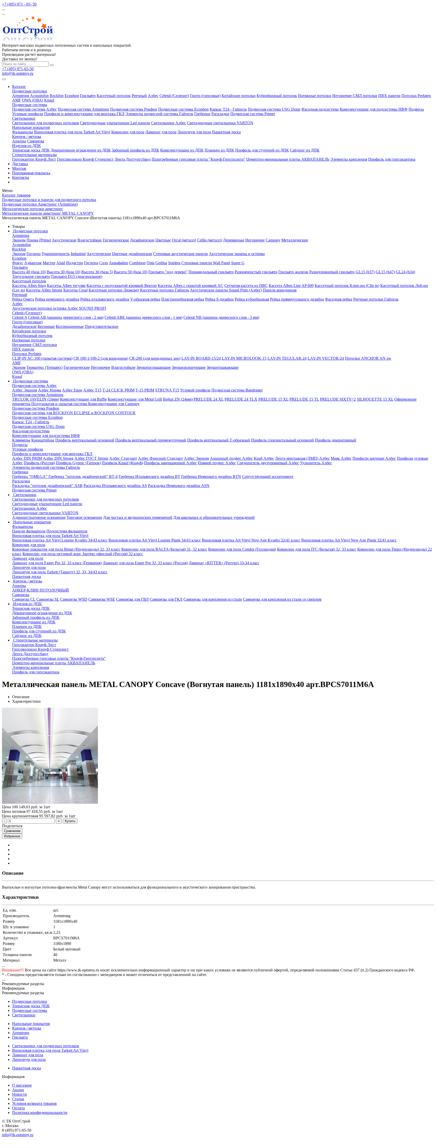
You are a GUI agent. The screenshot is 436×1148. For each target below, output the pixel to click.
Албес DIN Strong (58, 458)
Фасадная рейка (338, 299)
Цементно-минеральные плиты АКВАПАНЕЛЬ (287, 159)
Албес (153, 95)
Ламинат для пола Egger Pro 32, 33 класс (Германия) (57, 563)
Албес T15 (92, 390)
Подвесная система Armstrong (83, 109)
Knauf (49, 100)
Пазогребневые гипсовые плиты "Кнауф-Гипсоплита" (198, 159)
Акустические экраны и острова (237, 254)
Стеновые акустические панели (180, 254)
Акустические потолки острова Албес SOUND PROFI (59, 308)
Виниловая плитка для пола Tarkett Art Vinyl (72, 132)
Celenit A (19, 317)
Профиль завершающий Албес (170, 463)
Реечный (139, 95)
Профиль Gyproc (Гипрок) (78, 463)
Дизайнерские (142, 240)
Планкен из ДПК (219, 150)
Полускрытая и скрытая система (59, 404)
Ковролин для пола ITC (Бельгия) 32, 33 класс (316, 549)
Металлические (294, 240)
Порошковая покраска (31, 173)
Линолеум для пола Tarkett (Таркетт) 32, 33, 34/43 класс (59, 572)
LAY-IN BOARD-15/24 (201, 358)
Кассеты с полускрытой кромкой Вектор (122, 285)
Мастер (49, 263)
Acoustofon (39, 95)
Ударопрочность (56, 254)
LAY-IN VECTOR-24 (326, 358)
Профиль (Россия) (39, 463)
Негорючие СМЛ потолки (354, 95)
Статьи (18, 1099)
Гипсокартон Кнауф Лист (34, 159)
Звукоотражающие (222, 367)
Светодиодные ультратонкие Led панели (115, 123)
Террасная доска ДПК (31, 150)
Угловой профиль (195, 390)
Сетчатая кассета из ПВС (246, 285)
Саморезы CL (23, 599)
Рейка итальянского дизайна (104, 299)
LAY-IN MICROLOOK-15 (244, 358)
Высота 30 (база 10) (63, 272)
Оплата (18, 1108)
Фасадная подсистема (320, 109)
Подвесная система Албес (34, 109)
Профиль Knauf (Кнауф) (122, 463)
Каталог (19, 86)
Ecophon (72, 95)
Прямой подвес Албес (217, 463)
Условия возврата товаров (34, 1103)
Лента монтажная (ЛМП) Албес (302, 458)
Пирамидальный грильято (211, 272)
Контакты (20, 177)
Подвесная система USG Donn (274, 109)
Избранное (12, 836)
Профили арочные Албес (374, 458)
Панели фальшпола (28, 531)
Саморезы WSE (101, 599)
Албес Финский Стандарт (160, 458)
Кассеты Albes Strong (44, 290)
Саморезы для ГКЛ (166, 599)
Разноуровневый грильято (332, 272)
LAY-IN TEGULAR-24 (287, 358)
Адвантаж (33, 263)
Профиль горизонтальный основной (282, 440)
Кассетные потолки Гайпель (164, 290)
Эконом (18, 240)
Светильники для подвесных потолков (45, 123)
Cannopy (273, 240)
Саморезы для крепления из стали (212, 599)
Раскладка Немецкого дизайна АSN (178, 485)
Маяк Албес (341, 458)
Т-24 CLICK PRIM (118, 390)
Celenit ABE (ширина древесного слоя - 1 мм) (143, 317)
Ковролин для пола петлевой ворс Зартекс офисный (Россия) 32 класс (82, 554)
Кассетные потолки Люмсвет (114, 290)
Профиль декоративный (335, 440)
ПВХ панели (389, 95)
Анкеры (19, 141)
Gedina (161, 263)
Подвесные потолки (29, 91)
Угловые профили (27, 114)
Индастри (74, 263)
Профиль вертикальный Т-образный (218, 440)
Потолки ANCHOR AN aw (368, 358)
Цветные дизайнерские (132, 254)
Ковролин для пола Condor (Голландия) (242, 549)
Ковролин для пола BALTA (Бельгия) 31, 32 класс (164, 549)
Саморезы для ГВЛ (132, 599)
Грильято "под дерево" (167, 272)
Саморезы (35, 141)
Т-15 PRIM (144, 390)
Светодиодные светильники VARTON (220, 123)
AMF (16, 100)
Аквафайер (118, 263)
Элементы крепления (348, 159)
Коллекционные (70, 326)
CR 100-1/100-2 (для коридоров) (100, 358)
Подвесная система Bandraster (237, 390)
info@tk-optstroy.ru (17, 73)
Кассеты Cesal (75, 290)
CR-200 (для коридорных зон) (154, 358)
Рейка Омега (23, 299)
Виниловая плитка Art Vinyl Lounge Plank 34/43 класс (154, 540)
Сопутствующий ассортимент (267, 476)
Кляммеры (21, 440)
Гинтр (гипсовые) (205, 95)
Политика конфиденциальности (39, 1112)
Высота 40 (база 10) (29, 272)
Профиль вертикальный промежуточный (150, 440)
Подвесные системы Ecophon (183, 109)
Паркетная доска (226, 132)
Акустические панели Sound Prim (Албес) (226, 290)
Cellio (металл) (209, 240)
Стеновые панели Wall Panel (205, 263)
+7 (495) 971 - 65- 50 (19, 4)
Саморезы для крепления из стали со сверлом (282, 599)
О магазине (22, 1085)
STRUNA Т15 (167, 390)
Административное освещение (39, 517)
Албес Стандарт (123, 458)
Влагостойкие (89, 240)
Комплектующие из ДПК (182, 150)
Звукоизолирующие (189, 367)
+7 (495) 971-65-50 (18, 69)
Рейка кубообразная (252, 299)
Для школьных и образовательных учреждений (214, 517)
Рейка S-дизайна (219, 299)
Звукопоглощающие (154, 367)
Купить (70, 821)
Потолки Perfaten (416, 95)
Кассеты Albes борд (29, 285)
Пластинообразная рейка (182, 299)
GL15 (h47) (385, 272)
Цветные (163, 240)
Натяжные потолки (314, 95)
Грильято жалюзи (293, 272)
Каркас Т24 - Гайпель (228, 109)
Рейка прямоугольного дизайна (297, 299)
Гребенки (202, 114)
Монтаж (19, 168)
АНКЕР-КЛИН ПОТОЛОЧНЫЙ (40, 590)
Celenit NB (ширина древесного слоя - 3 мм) (221, 317)
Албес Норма (49, 390)
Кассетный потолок (114, 95)
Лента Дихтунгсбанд (133, 159)
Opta (150, 263)
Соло (103, 263)
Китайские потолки (239, 95)
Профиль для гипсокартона (391, 159)
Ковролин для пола (127, 132)
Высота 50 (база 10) (130, 272)
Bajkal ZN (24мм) (178, 399)
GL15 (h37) (365, 272)
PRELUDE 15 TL (304, 399)
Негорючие (255, 240)
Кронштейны (42, 440)
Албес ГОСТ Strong (91, 458)
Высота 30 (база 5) (97, 272)
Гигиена (33, 254)
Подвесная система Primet (252, 114)
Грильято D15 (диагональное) (76, 276)
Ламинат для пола (160, 132)
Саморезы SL (47, 599)
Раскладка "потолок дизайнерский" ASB (47, 485)
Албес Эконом (24, 390)
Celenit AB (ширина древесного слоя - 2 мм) (65, 317)
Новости (19, 1094)
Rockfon (57, 95)
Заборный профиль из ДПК (135, 150)
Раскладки (220, 114)
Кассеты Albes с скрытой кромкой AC (190, 285)
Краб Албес (264, 458)
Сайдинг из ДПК (304, 150)
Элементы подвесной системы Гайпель (159, 114)
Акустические (64, 240)
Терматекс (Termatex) (44, 367)
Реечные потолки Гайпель (375, 299)
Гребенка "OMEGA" (30, 476)
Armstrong (20, 95)
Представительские (101, 326)
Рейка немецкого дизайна (57, 299)
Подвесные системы (29, 105)
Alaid (60, 263)
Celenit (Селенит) (174, 95)
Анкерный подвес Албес (231, 458)
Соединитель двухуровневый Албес (268, 463)
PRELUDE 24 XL (209, 399)
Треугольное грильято (31, 276)
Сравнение (12, 831)
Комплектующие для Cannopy (114, 404)
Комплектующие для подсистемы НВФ (373, 109)
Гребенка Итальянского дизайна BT (149, 476)
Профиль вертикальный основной (84, 440)
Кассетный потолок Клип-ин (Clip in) (347, 285)
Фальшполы (22, 132)
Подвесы (416, 109)
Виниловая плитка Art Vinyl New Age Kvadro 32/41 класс (251, 540)
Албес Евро (72, 390)
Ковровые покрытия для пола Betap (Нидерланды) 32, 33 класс (66, 549)
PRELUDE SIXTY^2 (338, 399)
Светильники (23, 118)
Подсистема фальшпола (66, 531)
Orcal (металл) (184, 240)
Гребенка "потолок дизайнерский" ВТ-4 (83, 476)
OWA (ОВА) (32, 100)
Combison (137, 263)
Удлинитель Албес (316, 463)
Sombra (174, 263)
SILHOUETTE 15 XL (375, 399)
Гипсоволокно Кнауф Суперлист (85, 159)
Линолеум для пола (194, 132)
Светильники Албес (168, 123)
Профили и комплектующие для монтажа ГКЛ (84, 114)
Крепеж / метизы (26, 136)
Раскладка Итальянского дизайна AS (115, 485)
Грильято (88, 95)
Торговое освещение (84, 517)
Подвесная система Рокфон (133, 109)
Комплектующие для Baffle (83, 399)
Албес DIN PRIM (27, 458)
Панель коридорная (279, 290)
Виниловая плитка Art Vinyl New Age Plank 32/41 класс (349, 540)
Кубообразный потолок (277, 95)
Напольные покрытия (31, 127)
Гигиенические (116, 240)
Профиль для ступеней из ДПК (262, 150)
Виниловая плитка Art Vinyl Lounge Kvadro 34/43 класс (59, 540)
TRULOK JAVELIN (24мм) (35, 399)
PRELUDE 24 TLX (241, 399)
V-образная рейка (145, 299)
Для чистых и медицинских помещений (137, 517)
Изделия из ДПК (26, 145)
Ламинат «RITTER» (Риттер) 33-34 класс (224, 563)
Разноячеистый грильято (256, 272)
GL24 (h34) (405, 272)
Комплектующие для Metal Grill (135, 399)
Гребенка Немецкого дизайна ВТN (211, 476)
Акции (18, 1090)
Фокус (17, 263)
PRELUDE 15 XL (273, 399)
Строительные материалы (34, 155)
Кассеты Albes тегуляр (66, 285)
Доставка (20, 164)
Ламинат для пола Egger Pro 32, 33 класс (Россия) (145, 563)
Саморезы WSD (73, 599)
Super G (237, 263)
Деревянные (233, 240)
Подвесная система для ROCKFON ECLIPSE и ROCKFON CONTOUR (73, 413)
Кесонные (46, 326)
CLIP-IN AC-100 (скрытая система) (42, 358)
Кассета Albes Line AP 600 (291, 285)
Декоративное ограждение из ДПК (81, 150)
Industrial (78, 254)
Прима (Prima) (38, 240)
